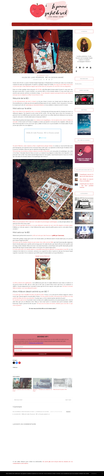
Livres (43, 24)
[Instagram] (83, 67)
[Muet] (89, 103)
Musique (54, 24)
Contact (36, 24)
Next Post (68, 399)
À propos (30, 24)
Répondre (68, 411)
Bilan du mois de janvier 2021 (60, 389)
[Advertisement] (43, 321)
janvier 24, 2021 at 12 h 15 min (56, 411)
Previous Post (18, 399)
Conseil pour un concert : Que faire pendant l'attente (86, 185)
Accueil (23, 24)
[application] (84, 99)
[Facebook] (76, 67)
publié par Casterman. (58, 235)
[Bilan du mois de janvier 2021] (62, 383)
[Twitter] (87, 67)
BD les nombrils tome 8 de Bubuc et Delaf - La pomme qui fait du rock (31, 411)
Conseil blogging (64, 24)
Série (48, 24)
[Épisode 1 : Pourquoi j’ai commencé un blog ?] (42, 383)
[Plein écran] (91, 103)
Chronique (42, 75)
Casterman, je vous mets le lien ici (34, 105)
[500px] (76, 71)
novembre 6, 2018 (37, 79)
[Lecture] (76, 103)
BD (37, 75)
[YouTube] (90, 67)
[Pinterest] (79, 67)
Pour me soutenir (76, 24)
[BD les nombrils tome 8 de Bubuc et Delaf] (22, 383)
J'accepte (94, 473)
